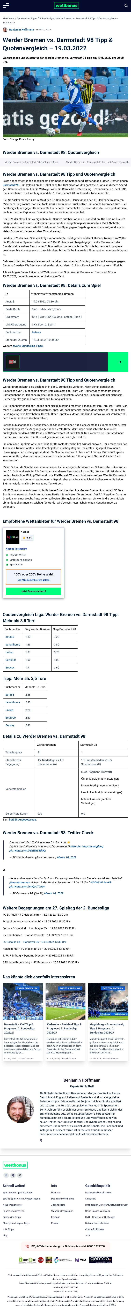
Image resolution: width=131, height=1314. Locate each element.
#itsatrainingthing (92, 847)
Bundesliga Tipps (12, 1217)
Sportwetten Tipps (27, 18)
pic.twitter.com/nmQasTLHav (27, 887)
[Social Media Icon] (6, 1175)
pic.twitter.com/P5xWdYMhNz (27, 851)
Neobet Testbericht (16, 549)
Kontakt (55, 1217)
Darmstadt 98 (11, 185)
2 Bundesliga (47, 18)
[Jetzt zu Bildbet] (118, 361)
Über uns (56, 1192)
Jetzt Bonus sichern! (33, 591)
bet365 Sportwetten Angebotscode (21, 1199)
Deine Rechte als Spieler (97, 1211)
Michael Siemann (26, 1058)
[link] (37, 361)
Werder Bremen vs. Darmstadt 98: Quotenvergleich (31, 162)
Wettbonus (8, 18)
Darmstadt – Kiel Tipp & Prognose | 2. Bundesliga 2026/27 (19, 1028)
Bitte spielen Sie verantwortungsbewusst (106, 1205)
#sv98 (107, 882)
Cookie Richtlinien (94, 1229)
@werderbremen (19, 882)
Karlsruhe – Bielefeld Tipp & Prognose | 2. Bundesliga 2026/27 (64, 1028)
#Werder (75, 847)
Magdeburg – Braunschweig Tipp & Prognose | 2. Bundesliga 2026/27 (107, 1028)
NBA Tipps (8, 1229)
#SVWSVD (96, 882)
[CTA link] (12, 361)
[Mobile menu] (6, 5)
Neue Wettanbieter (12, 1205)
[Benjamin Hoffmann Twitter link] (41, 1140)
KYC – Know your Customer (100, 1217)
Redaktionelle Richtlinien (98, 1192)
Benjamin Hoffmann (21, 30)
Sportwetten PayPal (13, 1211)
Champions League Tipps (16, 1223)
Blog (5, 1235)
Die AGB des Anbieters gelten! (34, 580)
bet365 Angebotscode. (23, 820)
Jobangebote (58, 1205)
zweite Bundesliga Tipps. (28, 346)
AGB (87, 1235)
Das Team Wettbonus (62, 1199)
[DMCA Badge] (27, 1260)
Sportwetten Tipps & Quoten (18, 1192)
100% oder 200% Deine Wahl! (34, 574)
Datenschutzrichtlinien (97, 1223)
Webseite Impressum (62, 1211)
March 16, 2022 (66, 857)
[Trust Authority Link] (63, 1260)
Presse (54, 1223)
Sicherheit (90, 1199)
